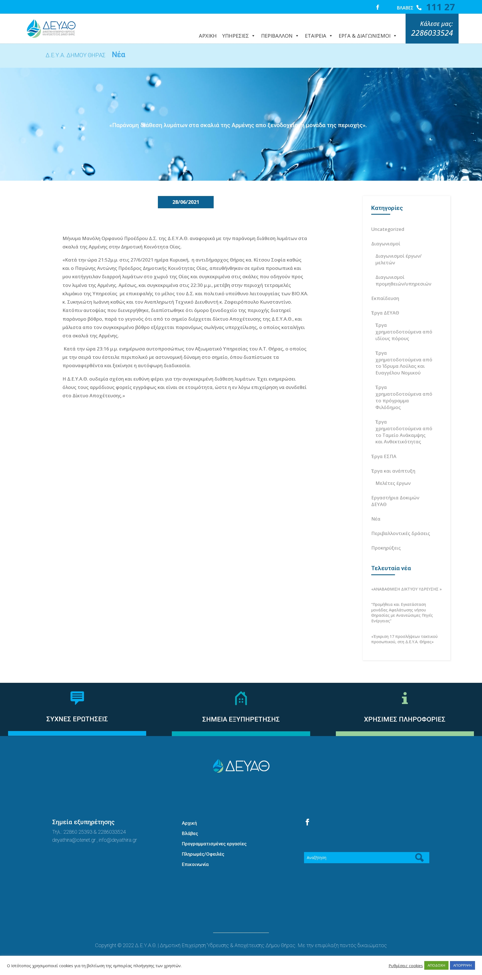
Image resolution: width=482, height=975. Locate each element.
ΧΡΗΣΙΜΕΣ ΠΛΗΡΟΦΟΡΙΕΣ (404, 719)
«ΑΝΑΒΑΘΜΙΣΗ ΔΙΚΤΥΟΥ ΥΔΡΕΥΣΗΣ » (406, 589)
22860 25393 (77, 832)
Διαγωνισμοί (385, 243)
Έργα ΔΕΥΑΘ (385, 312)
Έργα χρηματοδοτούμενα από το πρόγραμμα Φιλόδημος (403, 397)
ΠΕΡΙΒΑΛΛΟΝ (277, 35)
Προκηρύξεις (386, 548)
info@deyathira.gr (118, 840)
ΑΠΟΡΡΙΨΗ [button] (462, 965)
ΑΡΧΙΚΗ (208, 35)
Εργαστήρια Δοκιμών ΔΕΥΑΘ (395, 500)
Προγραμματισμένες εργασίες (214, 843)
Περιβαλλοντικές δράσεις (400, 533)
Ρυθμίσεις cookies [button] (406, 965)
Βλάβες (190, 833)
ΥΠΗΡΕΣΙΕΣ (235, 35)
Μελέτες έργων (393, 483)
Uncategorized (387, 229)
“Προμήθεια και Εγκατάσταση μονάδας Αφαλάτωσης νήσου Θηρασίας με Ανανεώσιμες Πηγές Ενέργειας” (402, 612)
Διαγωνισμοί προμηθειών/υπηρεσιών (403, 280)
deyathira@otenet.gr (74, 840)
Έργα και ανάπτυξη (393, 471)
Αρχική (189, 823)
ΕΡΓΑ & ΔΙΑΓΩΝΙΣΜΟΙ (365, 35)
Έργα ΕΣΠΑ (383, 456)
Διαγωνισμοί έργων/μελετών (398, 259)
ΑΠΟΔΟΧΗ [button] (436, 965)
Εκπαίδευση (385, 298)
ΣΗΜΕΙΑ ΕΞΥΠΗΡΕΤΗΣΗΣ (241, 719)
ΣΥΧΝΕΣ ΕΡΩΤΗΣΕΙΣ (77, 719)
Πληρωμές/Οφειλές (203, 854)
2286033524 (112, 832)
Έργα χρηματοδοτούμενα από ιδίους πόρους (403, 332)
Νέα (375, 519)
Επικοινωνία (195, 864)
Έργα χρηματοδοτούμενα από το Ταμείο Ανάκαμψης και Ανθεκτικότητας (403, 431)
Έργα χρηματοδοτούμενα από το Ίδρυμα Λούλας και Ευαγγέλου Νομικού (403, 363)
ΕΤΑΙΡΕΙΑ (315, 35)
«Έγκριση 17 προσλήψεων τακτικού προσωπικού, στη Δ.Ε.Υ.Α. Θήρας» (404, 639)
